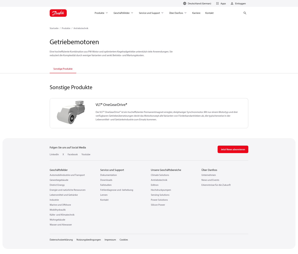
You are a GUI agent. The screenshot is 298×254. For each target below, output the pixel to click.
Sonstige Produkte (62, 68)
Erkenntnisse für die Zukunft (216, 184)
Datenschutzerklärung (61, 239)
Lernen (104, 194)
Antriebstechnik (81, 28)
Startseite (54, 28)
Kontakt (104, 199)
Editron (154, 184)
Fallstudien (106, 184)
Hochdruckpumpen (161, 189)
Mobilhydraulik (58, 209)
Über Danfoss (209, 170)
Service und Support (112, 170)
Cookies (124, 239)
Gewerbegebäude (59, 179)
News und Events (210, 179)
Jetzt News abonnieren (233, 149)
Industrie (54, 199)
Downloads (106, 179)
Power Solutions (159, 199)
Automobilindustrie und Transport (67, 174)
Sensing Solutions (160, 194)
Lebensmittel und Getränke (64, 194)
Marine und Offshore (60, 204)
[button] (220, 3)
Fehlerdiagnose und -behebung (116, 189)
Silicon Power (158, 204)
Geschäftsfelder (59, 170)
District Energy (57, 184)
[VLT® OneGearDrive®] (71, 113)
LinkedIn (54, 154)
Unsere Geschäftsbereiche (166, 170)
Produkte (66, 28)
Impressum (110, 239)
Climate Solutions (160, 174)
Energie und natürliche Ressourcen (68, 189)
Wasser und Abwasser (61, 224)
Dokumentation (108, 174)
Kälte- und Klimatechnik (62, 214)
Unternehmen (208, 174)
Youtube (85, 154)
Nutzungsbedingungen (89, 239)
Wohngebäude (57, 219)
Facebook (73, 154)
